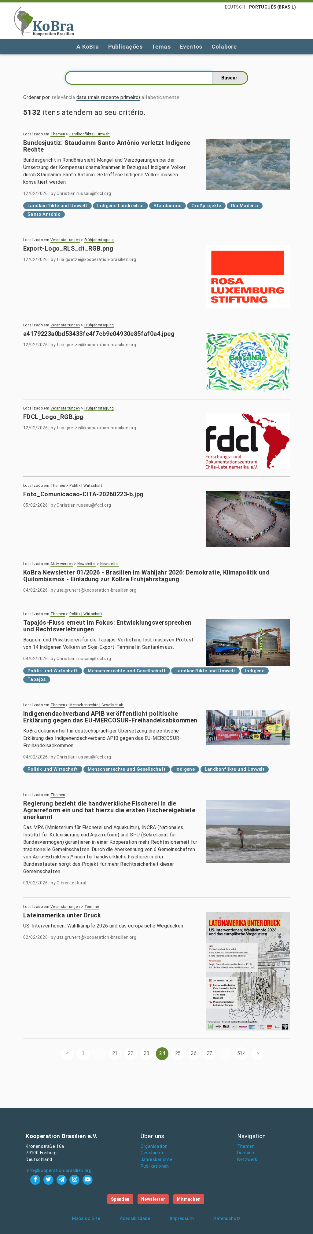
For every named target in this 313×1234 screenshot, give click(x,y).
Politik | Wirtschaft (85, 485)
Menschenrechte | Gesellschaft (96, 705)
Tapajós (37, 679)
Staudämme (167, 205)
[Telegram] (62, 1179)
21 (115, 1053)
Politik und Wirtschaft (53, 671)
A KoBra (87, 46)
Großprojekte (206, 205)
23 (146, 1053)
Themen (57, 134)
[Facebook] (36, 1179)
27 (209, 1053)
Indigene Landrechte (120, 205)
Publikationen (155, 1166)
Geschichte (153, 1152)
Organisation (154, 1146)
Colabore (224, 46)
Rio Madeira (244, 205)
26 (194, 1053)
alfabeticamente (160, 97)
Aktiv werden (61, 564)
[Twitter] (49, 1179)
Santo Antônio (44, 214)
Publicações (125, 46)
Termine (91, 907)
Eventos (191, 46)
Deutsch (235, 7)
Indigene (254, 671)
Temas (161, 46)
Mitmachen (189, 1199)
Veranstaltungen (65, 240)
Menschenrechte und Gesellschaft (126, 671)
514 (241, 1053)
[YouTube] (88, 1179)
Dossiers (246, 1152)
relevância (63, 97)
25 (178, 1053)
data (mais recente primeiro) (108, 97)
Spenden (120, 1199)
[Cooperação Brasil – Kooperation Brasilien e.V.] (44, 21)
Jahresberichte (157, 1159)
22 (131, 1053)
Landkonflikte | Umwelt (89, 134)
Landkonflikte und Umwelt (57, 205)
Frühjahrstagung (99, 240)
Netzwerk (247, 1159)
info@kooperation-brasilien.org (58, 1170)
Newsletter (86, 564)
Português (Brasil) (272, 7)
